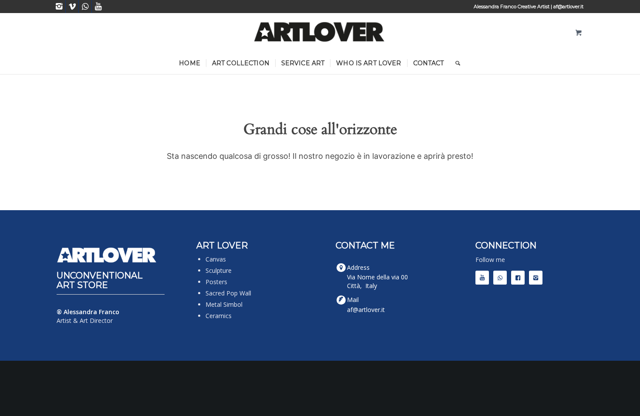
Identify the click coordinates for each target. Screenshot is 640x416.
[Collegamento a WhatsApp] (85, 6)
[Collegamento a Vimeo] (72, 6)
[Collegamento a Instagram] (59, 6)
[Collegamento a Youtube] (98, 6)
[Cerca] (455, 63)
